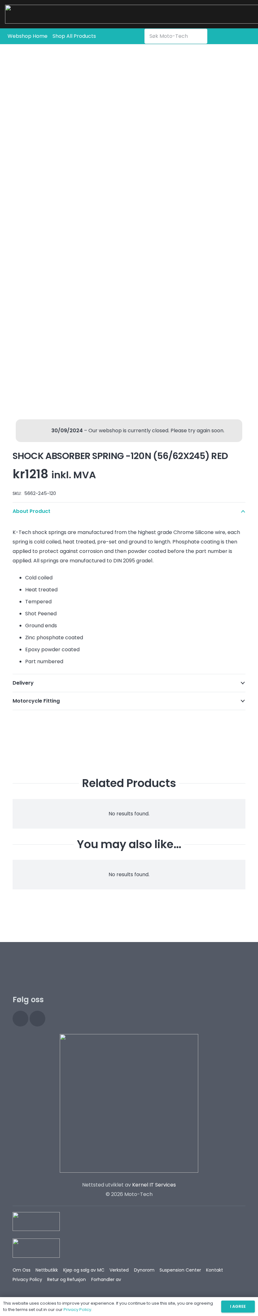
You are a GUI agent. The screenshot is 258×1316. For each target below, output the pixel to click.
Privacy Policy (27, 1279)
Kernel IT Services (154, 1184)
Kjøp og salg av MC (83, 1270)
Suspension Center (180, 1270)
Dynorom (144, 1270)
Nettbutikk (47, 1270)
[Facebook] (37, 1018)
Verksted (119, 1270)
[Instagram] (20, 1018)
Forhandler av (106, 1279)
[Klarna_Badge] (36, 1221)
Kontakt (214, 1270)
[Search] (201, 36)
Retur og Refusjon (66, 1279)
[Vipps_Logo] (36, 1248)
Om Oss (22, 1270)
